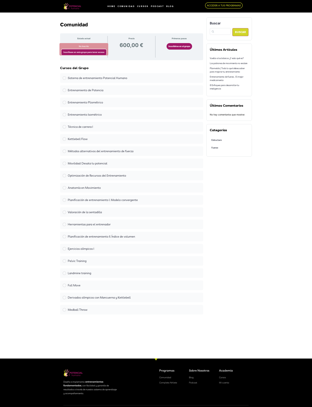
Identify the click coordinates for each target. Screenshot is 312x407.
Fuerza (214, 147)
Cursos (143, 6)
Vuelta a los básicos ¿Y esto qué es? (227, 58)
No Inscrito (84, 46)
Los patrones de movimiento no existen (228, 63)
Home (111, 6)
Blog (170, 6)
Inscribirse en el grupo (179, 46)
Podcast (157, 6)
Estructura (216, 140)
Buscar (215, 23)
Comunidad (126, 6)
